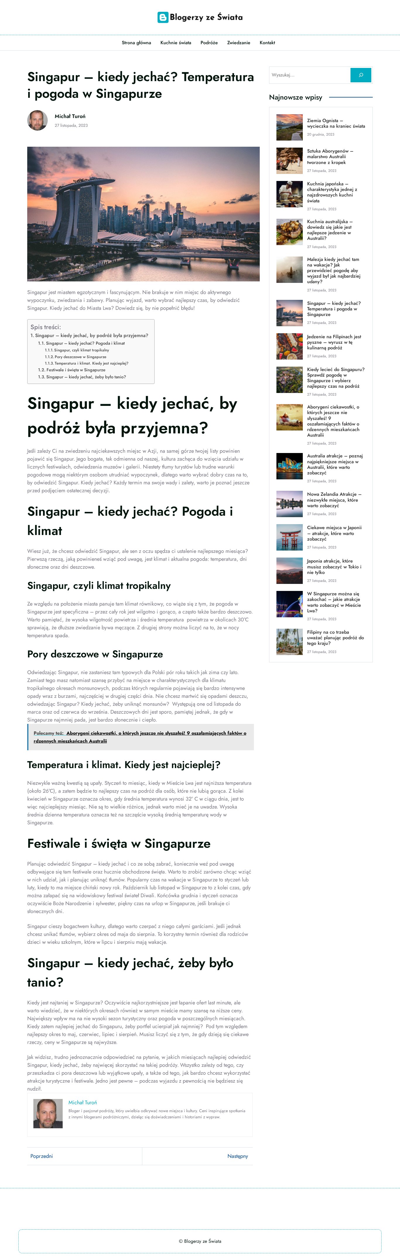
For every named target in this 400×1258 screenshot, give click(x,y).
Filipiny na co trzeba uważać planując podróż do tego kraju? (335, 637)
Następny (238, 1156)
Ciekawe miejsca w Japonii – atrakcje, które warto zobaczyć (334, 533)
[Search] (361, 75)
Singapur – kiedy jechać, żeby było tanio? (86, 377)
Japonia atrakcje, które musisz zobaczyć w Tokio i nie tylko (334, 566)
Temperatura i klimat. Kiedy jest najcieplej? (92, 363)
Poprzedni (41, 1156)
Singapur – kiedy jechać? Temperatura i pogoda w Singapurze (334, 308)
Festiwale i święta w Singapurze (76, 370)
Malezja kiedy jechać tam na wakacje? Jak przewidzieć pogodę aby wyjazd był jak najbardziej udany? (333, 271)
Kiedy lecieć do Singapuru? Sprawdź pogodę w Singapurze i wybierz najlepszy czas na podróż (336, 378)
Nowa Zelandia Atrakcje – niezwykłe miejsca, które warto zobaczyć (334, 499)
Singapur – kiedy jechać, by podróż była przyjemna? (91, 335)
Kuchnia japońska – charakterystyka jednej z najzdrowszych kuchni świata (332, 192)
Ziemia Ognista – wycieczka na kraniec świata (336, 123)
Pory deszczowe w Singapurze (80, 357)
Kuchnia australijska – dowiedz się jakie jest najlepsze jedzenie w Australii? (330, 230)
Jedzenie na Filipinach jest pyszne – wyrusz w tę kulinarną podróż (334, 342)
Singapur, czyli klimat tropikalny (81, 350)
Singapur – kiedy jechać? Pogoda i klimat (85, 343)
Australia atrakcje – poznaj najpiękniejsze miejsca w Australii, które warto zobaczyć (335, 464)
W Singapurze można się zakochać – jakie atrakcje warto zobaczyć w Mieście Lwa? (334, 602)
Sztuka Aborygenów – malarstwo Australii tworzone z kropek (330, 156)
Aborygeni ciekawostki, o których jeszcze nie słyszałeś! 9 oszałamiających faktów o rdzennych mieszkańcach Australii (333, 421)
